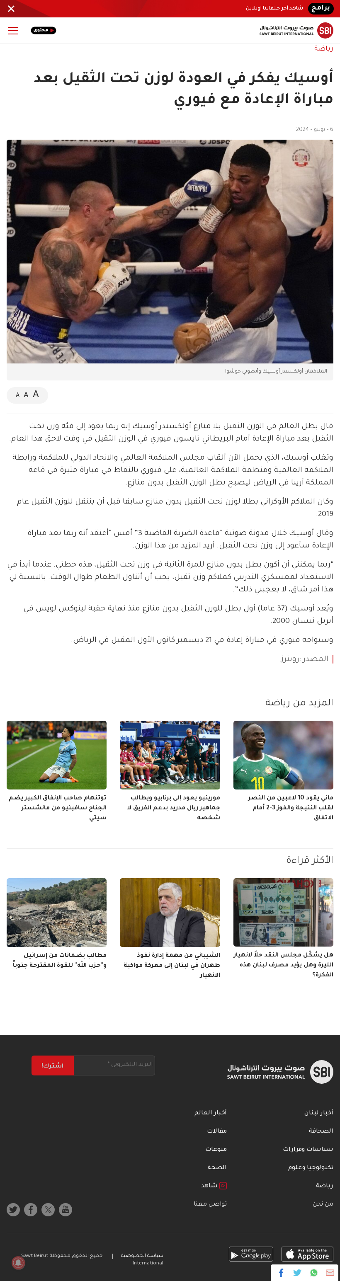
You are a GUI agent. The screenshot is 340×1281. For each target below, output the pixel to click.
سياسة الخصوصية (142, 1256)
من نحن (323, 1204)
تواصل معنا (210, 1204)
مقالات (217, 1131)
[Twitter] (297, 1272)
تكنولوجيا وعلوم (310, 1168)
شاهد (210, 1186)
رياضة (323, 49)
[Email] (330, 1272)
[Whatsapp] (313, 1272)
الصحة (217, 1168)
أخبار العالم (210, 1113)
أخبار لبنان (318, 1113)
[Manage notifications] (18, 1262)
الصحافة (321, 1131)
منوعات (216, 1150)
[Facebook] (281, 1272)
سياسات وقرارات (308, 1150)
